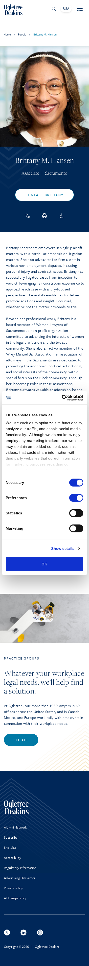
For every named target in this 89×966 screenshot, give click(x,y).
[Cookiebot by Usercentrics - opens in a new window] (62, 397)
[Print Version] (44, 215)
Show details (62, 548)
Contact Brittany (44, 194)
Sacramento (56, 173)
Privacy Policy (13, 887)
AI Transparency (15, 898)
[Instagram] (40, 932)
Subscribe (11, 837)
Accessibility (12, 857)
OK (44, 564)
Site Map (10, 847)
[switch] (76, 498)
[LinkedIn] (23, 932)
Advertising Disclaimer (20, 877)
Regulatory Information (20, 867)
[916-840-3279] (28, 216)
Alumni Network (15, 827)
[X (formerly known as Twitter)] (7, 932)
